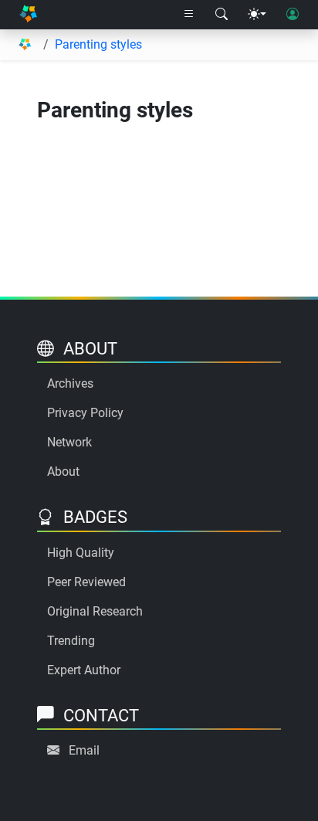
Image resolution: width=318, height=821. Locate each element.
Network (69, 442)
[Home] (28, 15)
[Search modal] (221, 14)
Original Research (95, 611)
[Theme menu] (257, 14)
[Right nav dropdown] (189, 14)
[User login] (292, 14)
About (63, 471)
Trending (71, 640)
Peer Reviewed (86, 582)
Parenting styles (98, 44)
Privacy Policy (85, 412)
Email (84, 750)
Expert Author (83, 670)
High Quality (80, 552)
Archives (70, 383)
